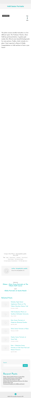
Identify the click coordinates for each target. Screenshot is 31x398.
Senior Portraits (11, 259)
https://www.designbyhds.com (18, 270)
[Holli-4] (15, 182)
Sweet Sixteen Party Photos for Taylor (11, 379)
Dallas (7, 257)
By (21, 253)
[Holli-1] (15, 71)
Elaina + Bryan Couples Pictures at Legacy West (13, 376)
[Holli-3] (15, 152)
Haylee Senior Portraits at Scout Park (18, 338)
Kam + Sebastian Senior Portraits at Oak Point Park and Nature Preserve (20, 348)
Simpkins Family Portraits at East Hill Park (12, 378)
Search (5, 362)
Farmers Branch (12, 257)
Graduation (19, 257)
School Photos (6, 15)
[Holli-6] (15, 241)
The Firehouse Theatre (19, 259)
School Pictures (24, 257)
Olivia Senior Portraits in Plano (20, 328)
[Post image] (5, 304)
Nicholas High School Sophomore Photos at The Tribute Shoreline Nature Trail (19, 304)
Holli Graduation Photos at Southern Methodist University (19, 313)
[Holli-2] (15, 112)
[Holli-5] (15, 211)
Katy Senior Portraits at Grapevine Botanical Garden (19, 321)
